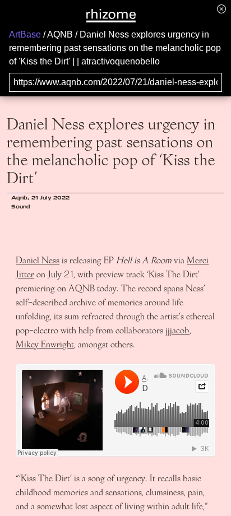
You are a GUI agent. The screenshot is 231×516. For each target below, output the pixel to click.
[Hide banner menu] (221, 8)
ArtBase (25, 34)
